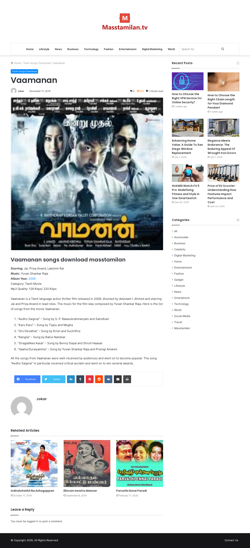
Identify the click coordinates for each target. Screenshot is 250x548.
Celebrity (180, 249)
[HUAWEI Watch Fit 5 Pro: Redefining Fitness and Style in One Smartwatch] (188, 173)
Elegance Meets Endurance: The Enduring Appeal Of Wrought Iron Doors (222, 147)
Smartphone (182, 297)
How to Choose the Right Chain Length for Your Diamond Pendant (221, 101)
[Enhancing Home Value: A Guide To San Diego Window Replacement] (188, 128)
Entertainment (128, 49)
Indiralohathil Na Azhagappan (32, 491)
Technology (91, 49)
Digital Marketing (152, 49)
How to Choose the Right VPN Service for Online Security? (187, 98)
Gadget (178, 279)
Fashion (108, 49)
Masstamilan (182, 328)
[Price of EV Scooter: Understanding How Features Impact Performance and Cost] (223, 173)
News (58, 49)
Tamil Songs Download (37, 63)
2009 (32, 278)
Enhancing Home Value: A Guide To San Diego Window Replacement (187, 147)
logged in (32, 521)
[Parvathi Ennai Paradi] (139, 463)
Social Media (182, 316)
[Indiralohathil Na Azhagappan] (34, 463)
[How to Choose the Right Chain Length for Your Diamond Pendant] (223, 81)
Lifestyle (44, 49)
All (175, 231)
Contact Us (231, 540)
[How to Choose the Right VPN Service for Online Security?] (188, 81)
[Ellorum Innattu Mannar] (86, 463)
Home (30, 49)
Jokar (21, 91)
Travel (178, 322)
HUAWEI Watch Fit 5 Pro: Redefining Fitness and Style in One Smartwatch (185, 192)
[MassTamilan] (125, 21)
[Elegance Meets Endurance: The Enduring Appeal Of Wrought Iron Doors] (223, 128)
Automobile (181, 237)
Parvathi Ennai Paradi (131, 491)
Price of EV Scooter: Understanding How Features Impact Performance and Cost (222, 194)
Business (73, 49)
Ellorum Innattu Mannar (80, 491)
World (171, 49)
